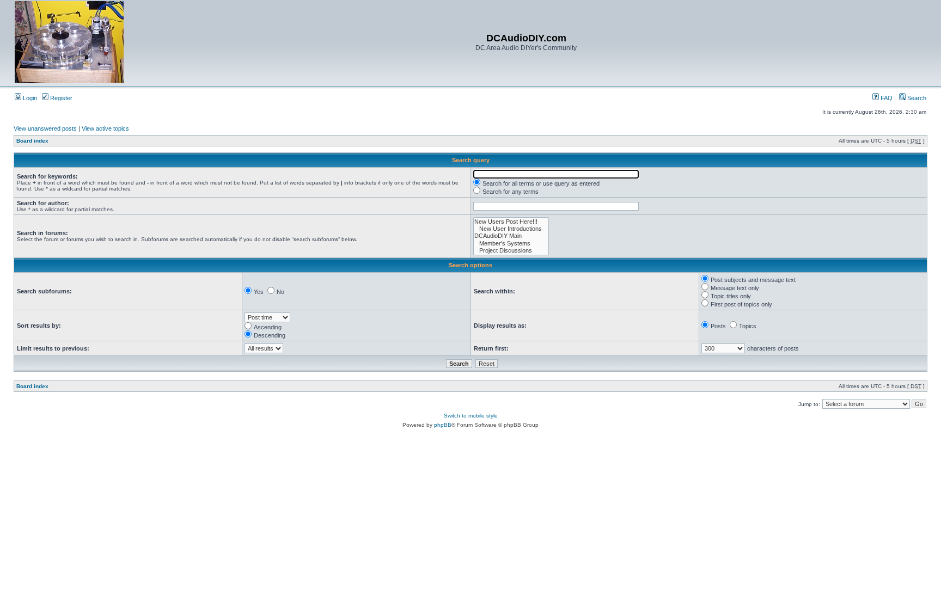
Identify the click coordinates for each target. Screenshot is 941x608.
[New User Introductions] (511, 228)
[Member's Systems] (511, 243)
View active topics (105, 128)
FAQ (886, 98)
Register (60, 98)
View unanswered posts (45, 128)
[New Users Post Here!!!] (511, 221)
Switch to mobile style (471, 416)
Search (916, 98)
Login (29, 98)
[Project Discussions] (511, 250)
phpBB (442, 425)
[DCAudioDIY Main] (511, 235)
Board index (32, 141)
